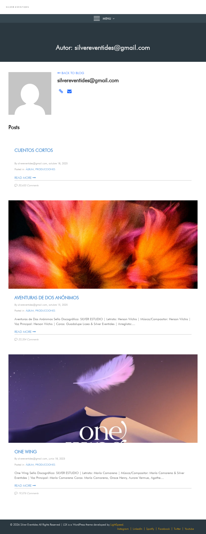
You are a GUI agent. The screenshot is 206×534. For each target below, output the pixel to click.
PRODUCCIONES (45, 169)
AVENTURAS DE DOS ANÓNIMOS (46, 297)
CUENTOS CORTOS (33, 150)
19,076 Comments (28, 493)
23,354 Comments (28, 339)
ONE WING (25, 451)
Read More (23, 178)
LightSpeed (116, 524)
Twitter (177, 528)
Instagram (123, 528)
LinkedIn (137, 528)
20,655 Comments (28, 185)
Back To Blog (73, 73)
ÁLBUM (30, 169)
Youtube (189, 528)
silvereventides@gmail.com (32, 163)
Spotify (150, 528)
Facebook (164, 528)
